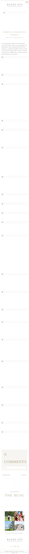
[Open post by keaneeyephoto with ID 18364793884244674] (9, 516)
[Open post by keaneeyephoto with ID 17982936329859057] (19, 526)
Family (21, 37)
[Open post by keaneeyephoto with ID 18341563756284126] (19, 516)
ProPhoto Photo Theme (11, 552)
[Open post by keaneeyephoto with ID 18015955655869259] (9, 526)
